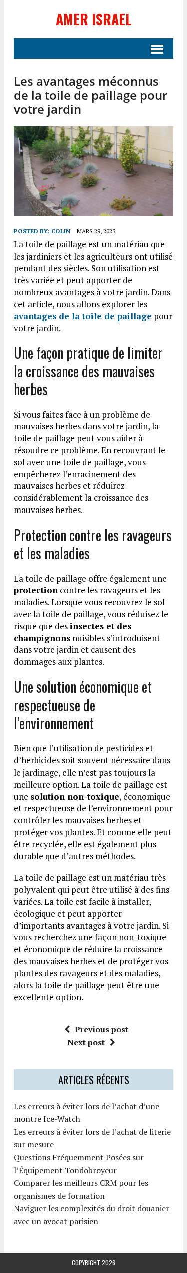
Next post (86, 1042)
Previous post (101, 1029)
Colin (60, 231)
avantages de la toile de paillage (83, 316)
